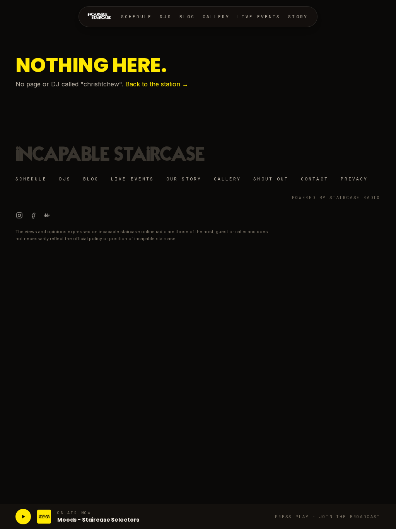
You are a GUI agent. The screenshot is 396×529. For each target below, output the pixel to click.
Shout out (270, 179)
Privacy (354, 179)
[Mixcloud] (47, 215)
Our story (183, 179)
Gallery (216, 16)
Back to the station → (156, 84)
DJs (165, 16)
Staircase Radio (355, 197)
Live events (258, 16)
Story (297, 16)
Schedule (136, 16)
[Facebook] (33, 215)
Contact (314, 179)
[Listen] (23, 516)
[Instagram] (19, 215)
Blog (187, 16)
